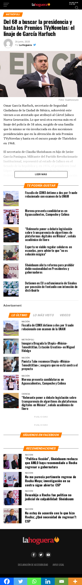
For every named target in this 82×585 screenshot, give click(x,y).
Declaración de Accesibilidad (33, 565)
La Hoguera (25, 45)
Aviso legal (58, 565)
